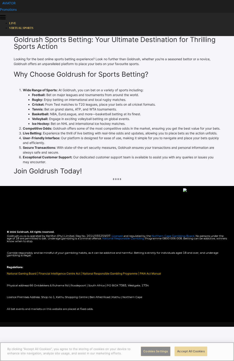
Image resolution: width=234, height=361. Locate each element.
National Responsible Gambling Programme (110, 273)
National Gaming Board (22, 273)
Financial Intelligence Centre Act (60, 273)
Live (12, 23)
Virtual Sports (21, 28)
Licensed (117, 236)
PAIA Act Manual (150, 273)
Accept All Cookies (191, 351)
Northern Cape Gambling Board (173, 236)
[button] (9, 3)
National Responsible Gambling (123, 238)
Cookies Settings (155, 351)
